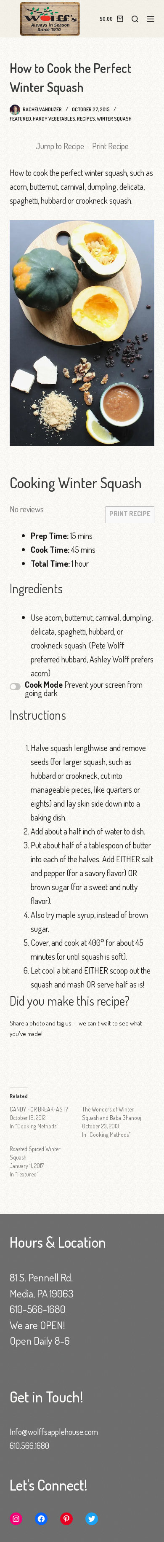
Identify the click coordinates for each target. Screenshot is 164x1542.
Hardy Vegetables (54, 119)
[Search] (135, 19)
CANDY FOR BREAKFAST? (39, 1109)
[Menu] (150, 19)
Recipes (86, 119)
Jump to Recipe (60, 145)
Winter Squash (114, 119)
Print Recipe (110, 145)
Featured (20, 119)
